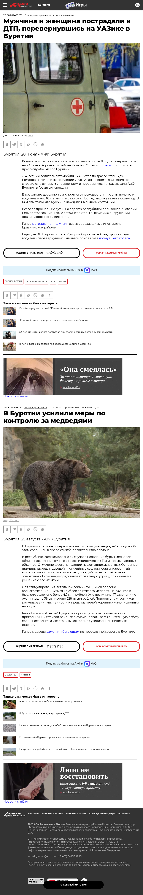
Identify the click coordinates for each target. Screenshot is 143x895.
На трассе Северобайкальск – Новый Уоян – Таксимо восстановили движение (64, 749)
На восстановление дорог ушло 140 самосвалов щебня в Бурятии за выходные (65, 725)
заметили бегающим (63, 631)
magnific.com (11, 520)
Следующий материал (74, 885)
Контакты (33, 813)
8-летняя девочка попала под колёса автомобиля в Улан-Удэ (55, 343)
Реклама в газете (76, 813)
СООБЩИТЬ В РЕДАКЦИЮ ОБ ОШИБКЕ (109, 813)
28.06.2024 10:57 (12, 15)
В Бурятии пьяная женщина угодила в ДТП (44, 713)
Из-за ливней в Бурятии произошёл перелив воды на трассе (54, 737)
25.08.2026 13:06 (12, 407)
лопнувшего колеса (114, 238)
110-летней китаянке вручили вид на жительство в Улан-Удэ (54, 320)
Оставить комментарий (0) (111, 253)
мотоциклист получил (49, 223)
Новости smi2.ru (15, 396)
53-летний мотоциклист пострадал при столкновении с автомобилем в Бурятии (66, 332)
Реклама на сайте (52, 813)
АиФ (30, 135)
